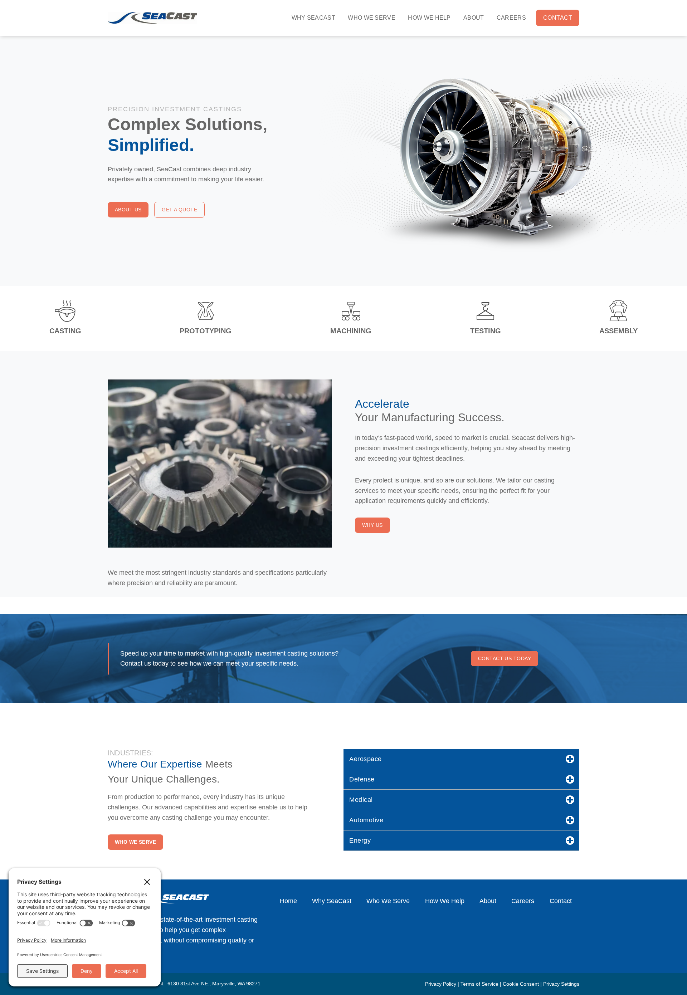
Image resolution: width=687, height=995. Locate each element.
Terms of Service (479, 984)
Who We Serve (371, 18)
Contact (557, 18)
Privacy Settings (561, 984)
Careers (511, 18)
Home (288, 901)
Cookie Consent (521, 984)
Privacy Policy (440, 984)
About (473, 18)
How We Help (429, 18)
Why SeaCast (314, 18)
